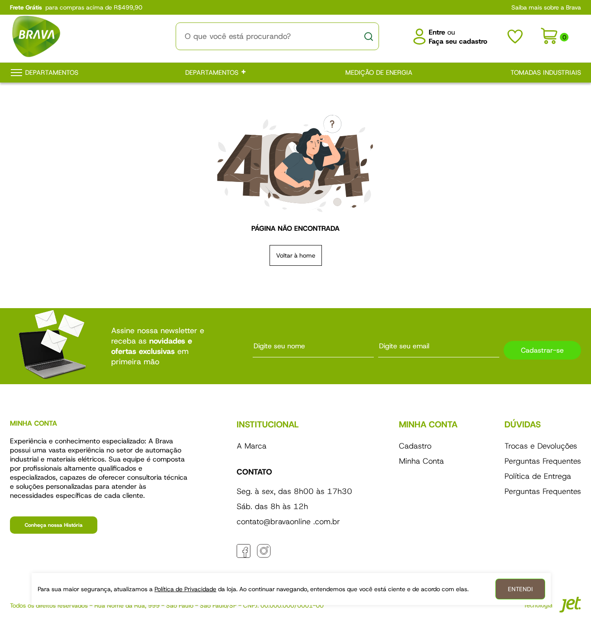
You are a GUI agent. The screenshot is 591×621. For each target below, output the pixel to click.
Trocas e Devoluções (540, 446)
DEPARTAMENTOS (213, 72)
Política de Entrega (537, 476)
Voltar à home (295, 255)
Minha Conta (421, 461)
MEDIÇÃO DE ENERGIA (378, 72)
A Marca (252, 446)
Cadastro (415, 446)
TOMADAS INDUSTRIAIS (546, 72)
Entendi (520, 589)
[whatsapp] (284, 551)
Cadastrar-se (542, 350)
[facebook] (244, 551)
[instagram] (264, 551)
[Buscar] (368, 36)
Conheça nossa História (54, 525)
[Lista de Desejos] (515, 36)
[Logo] (77, 36)
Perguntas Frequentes (542, 461)
